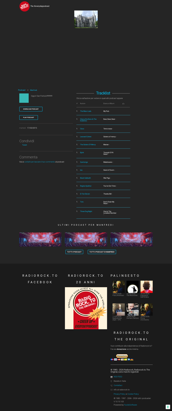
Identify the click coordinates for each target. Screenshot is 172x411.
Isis (81, 170)
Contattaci (118, 385)
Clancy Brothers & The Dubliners (88, 120)
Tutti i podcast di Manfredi (101, 252)
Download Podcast (31, 109)
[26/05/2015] (132, 239)
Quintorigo (84, 162)
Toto (82, 202)
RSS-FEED (118, 377)
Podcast (22, 90)
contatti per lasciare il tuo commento (39, 162)
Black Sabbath (85, 178)
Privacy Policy (119, 394)
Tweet (24, 145)
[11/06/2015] (86, 239)
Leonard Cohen (85, 137)
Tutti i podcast (74, 252)
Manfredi (33, 90)
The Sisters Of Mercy (88, 145)
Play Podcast (28, 117)
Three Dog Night (86, 211)
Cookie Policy (133, 394)
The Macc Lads (85, 111)
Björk (82, 152)
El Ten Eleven (85, 194)
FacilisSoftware (130, 405)
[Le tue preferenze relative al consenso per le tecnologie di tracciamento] (168, 407)
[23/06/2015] (40, 239)
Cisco (82, 129)
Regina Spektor (85, 186)
